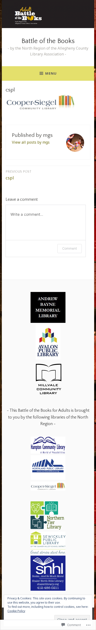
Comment (69, 248)
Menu (51, 73)
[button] (48, 308)
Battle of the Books (48, 41)
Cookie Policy (16, 611)
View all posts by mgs (31, 142)
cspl (18, 175)
